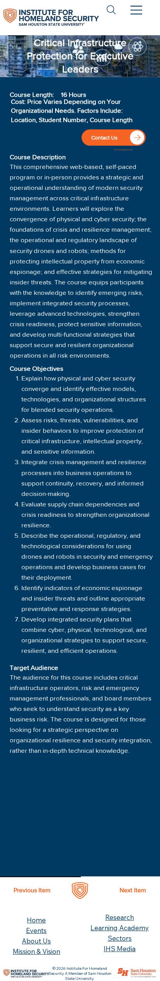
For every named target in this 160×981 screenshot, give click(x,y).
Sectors (120, 938)
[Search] (111, 10)
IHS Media (120, 949)
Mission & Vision (36, 951)
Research (119, 917)
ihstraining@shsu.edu (123, 149)
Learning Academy (119, 928)
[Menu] (136, 10)
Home (36, 920)
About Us (36, 941)
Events (36, 930)
